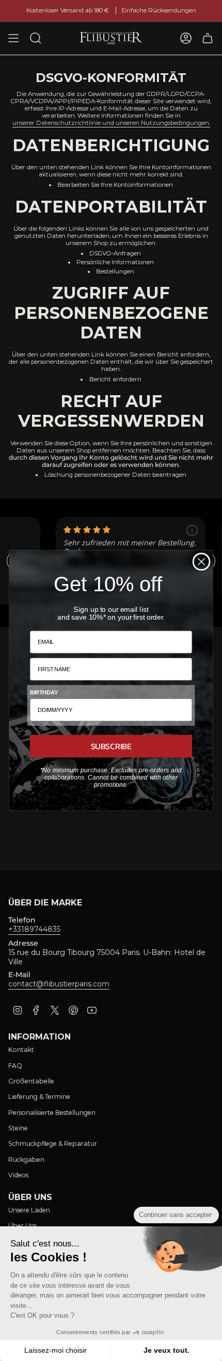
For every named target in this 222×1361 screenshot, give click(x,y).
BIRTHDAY (44, 693)
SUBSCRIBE (111, 746)
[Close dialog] (202, 562)
